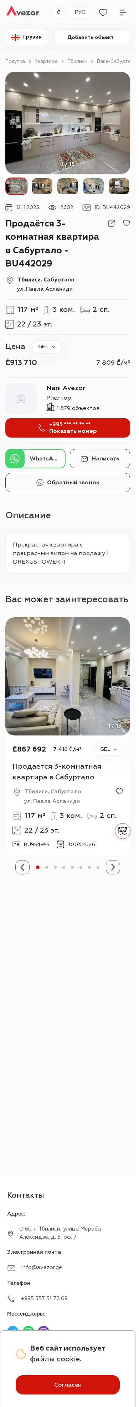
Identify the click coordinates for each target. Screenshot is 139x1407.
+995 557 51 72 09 (44, 1298)
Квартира (46, 61)
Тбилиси (77, 61)
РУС (79, 12)
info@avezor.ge (41, 1267)
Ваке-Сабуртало (117, 61)
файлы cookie (55, 1358)
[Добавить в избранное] (126, 223)
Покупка (15, 61)
